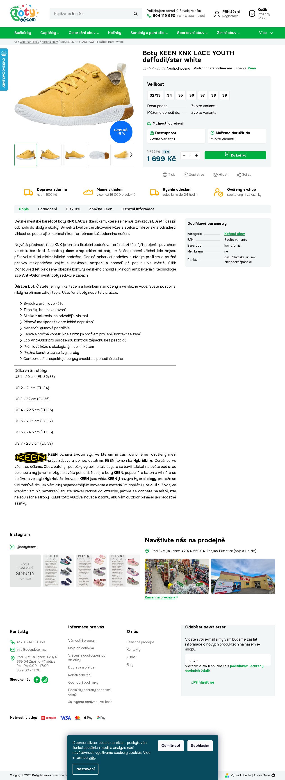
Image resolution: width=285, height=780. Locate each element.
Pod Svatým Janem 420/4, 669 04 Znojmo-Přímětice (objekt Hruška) (204, 551)
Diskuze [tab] (73, 209)
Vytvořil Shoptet (241, 775)
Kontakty (133, 650)
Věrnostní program (82, 641)
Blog (130, 665)
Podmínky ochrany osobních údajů (89, 692)
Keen (252, 68)
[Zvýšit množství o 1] (196, 155)
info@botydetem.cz (32, 650)
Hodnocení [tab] (47, 209)
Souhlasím (200, 745)
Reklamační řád (79, 675)
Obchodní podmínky (83, 682)
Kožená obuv (234, 234)
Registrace (230, 16)
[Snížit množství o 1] (184, 155)
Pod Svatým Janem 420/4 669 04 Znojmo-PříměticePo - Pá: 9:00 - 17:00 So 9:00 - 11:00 (37, 663)
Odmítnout (170, 745)
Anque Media (262, 775)
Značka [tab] (100, 209)
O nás (131, 657)
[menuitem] (23, 33)
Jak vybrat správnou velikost (90, 702)
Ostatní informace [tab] (138, 209)
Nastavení (85, 769)
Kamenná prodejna (160, 597)
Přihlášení (231, 11)
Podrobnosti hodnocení (213, 68)
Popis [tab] (24, 209)
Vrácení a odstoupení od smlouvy (86, 657)
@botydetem (26, 547)
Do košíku (238, 155)
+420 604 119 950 (31, 642)
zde (92, 757)
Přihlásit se (203, 682)
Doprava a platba (81, 667)
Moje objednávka (81, 648)
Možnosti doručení (168, 123)
